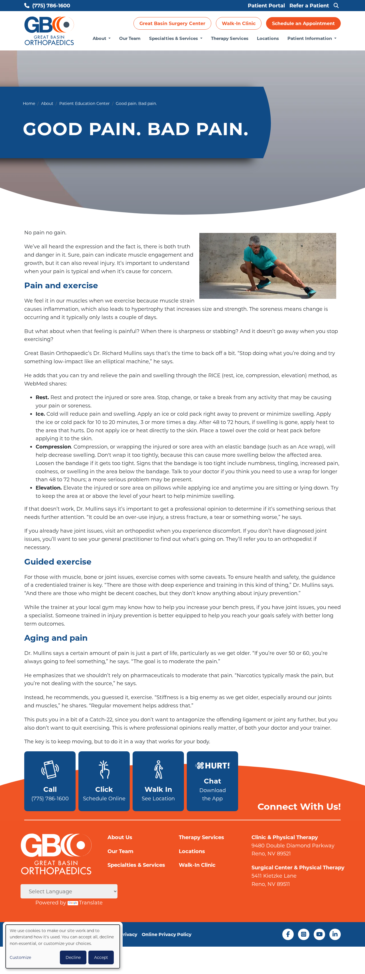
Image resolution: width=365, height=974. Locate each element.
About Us (120, 837)
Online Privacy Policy (166, 934)
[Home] (49, 30)
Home (29, 103)
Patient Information (310, 38)
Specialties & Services (174, 38)
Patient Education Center (84, 103)
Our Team (130, 38)
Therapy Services (229, 38)
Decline (73, 957)
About (100, 38)
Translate (91, 902)
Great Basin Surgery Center (172, 23)
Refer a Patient (309, 5)
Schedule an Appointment (303, 23)
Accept (101, 957)
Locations (268, 38)
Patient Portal (266, 5)
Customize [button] (20, 957)
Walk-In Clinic (239, 23)
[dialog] (63, 946)
